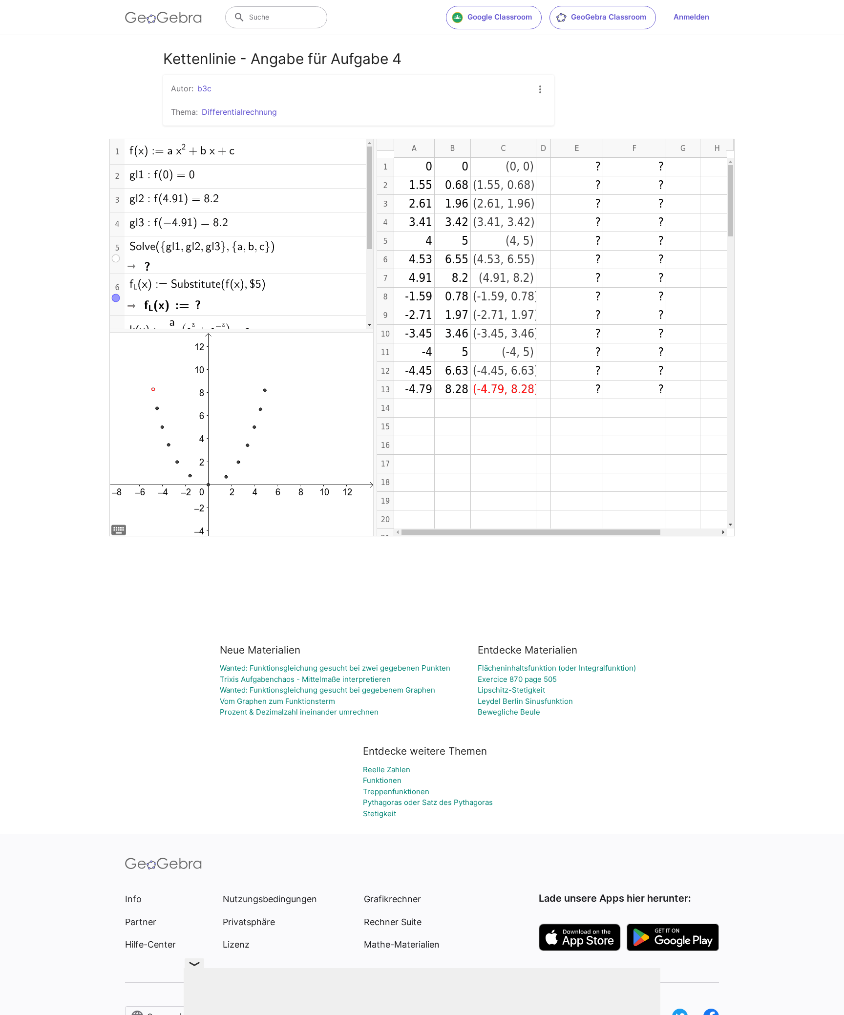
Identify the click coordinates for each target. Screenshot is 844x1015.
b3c (204, 88)
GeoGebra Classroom (608, 16)
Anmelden (691, 16)
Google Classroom (499, 16)
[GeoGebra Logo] (163, 17)
